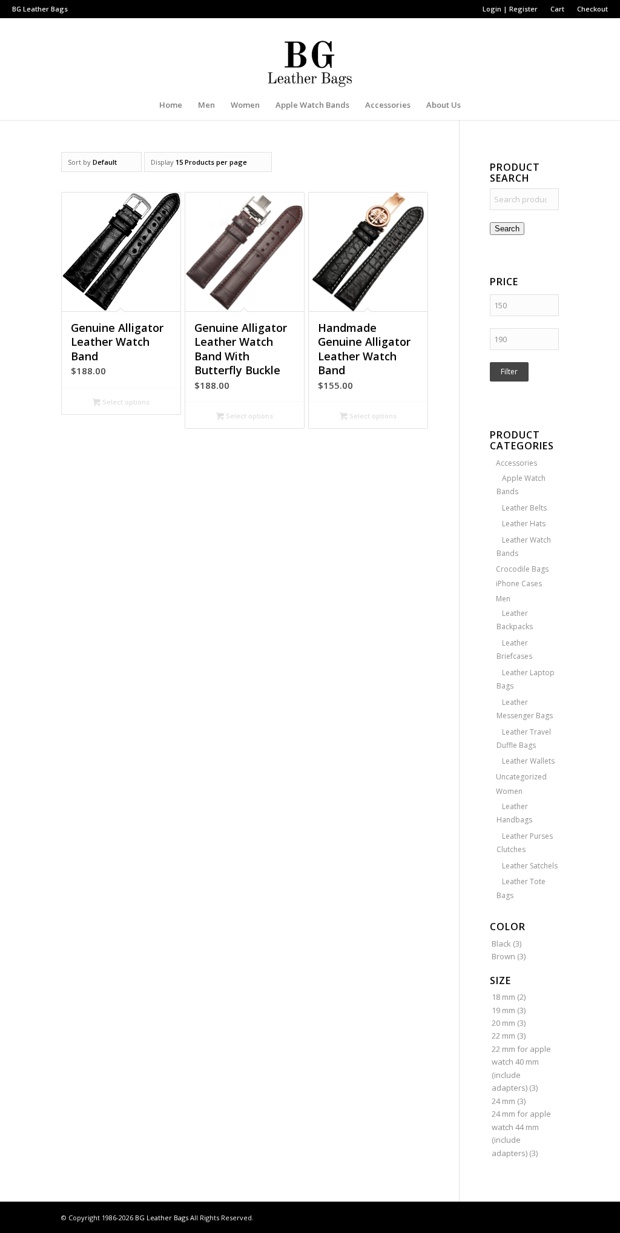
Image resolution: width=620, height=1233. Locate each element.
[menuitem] (510, 9)
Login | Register (510, 8)
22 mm (503, 1035)
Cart (557, 8)
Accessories (516, 463)
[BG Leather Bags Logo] (310, 54)
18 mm (503, 996)
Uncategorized (521, 777)
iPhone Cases (519, 583)
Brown (503, 956)
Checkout (592, 8)
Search (507, 228)
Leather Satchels (530, 866)
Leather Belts (524, 508)
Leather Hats (524, 523)
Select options (125, 401)
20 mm (503, 1022)
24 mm (503, 1101)
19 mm (503, 1010)
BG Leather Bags (161, 1217)
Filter (509, 371)
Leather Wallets (528, 761)
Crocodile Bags (522, 569)
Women (509, 791)
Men (503, 598)
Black (501, 943)
